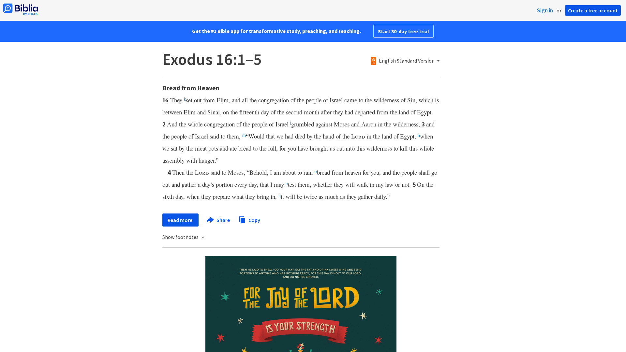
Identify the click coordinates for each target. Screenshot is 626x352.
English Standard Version (407, 61)
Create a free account (593, 10)
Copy (253, 220)
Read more (180, 220)
